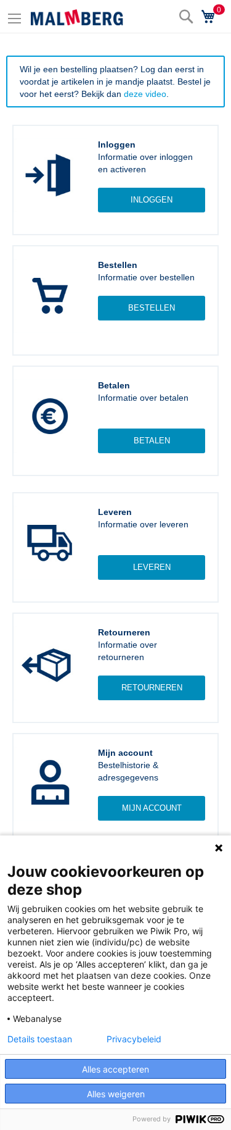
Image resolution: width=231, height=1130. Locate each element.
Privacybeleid (134, 1039)
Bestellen (151, 307)
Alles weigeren (116, 1094)
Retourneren (151, 687)
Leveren (152, 567)
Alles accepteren (115, 1069)
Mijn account (152, 808)
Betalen (152, 440)
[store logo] (77, 17)
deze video (145, 94)
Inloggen (151, 199)
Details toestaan (39, 1039)
